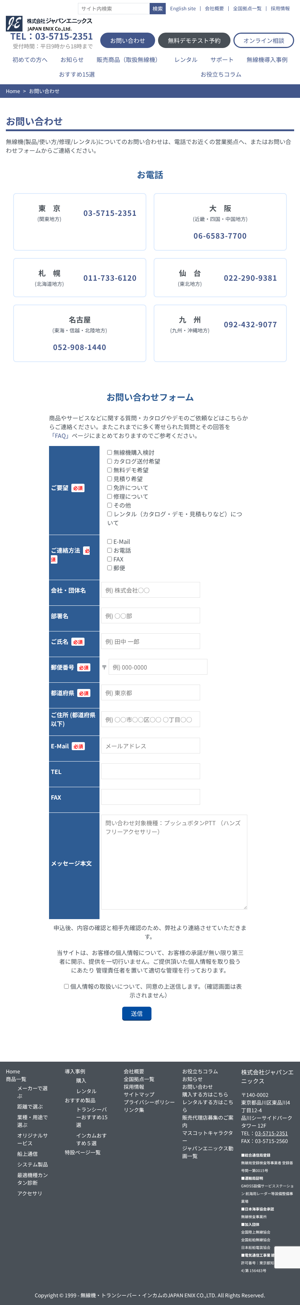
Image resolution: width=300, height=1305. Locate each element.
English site (183, 8)
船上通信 (27, 1153)
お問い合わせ (127, 40)
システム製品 (32, 1164)
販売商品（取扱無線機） (129, 59)
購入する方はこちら (205, 1094)
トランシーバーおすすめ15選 (92, 1117)
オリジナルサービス (32, 1139)
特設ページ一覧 (83, 1152)
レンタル (186, 59)
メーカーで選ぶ (32, 1091)
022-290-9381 (250, 277)
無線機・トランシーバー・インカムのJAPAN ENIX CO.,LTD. (148, 1295)
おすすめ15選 (77, 74)
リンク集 (134, 1109)
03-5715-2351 (110, 212)
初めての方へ (30, 59)
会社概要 (214, 8)
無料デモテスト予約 (194, 40)
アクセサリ (29, 1193)
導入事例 (75, 1071)
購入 (81, 1080)
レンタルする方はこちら (207, 1105)
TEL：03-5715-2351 (51, 40)
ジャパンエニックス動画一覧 (207, 1152)
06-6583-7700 (220, 235)
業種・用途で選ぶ (32, 1120)
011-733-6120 (110, 277)
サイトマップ (139, 1094)
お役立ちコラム (220, 74)
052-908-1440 (79, 347)
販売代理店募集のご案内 (207, 1121)
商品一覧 (16, 1079)
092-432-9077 (250, 324)
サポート (222, 59)
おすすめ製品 (80, 1100)
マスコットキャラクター (207, 1136)
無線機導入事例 (267, 59)
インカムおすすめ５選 (91, 1139)
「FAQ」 (60, 435)
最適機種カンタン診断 (32, 1178)
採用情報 (280, 8)
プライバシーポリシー (149, 1102)
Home (13, 91)
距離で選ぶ (30, 1106)
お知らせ (72, 59)
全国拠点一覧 (247, 8)
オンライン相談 (263, 40)
